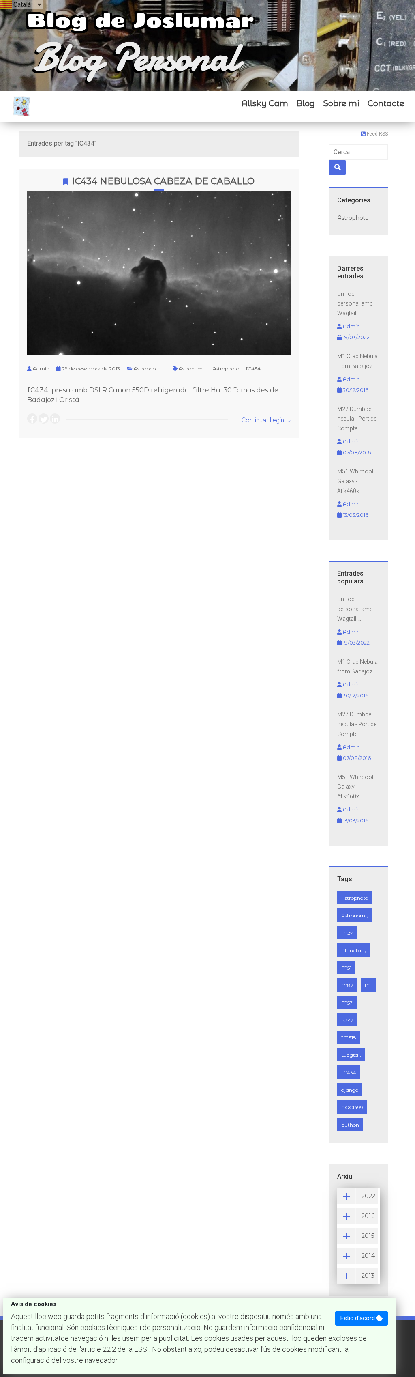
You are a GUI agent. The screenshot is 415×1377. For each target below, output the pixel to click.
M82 (347, 985)
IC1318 (348, 1038)
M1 (368, 985)
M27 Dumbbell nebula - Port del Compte (357, 419)
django (349, 1090)
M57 (347, 1003)
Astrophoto (147, 369)
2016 (368, 1216)
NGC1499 (352, 1107)
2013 (368, 1275)
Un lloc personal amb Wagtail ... (355, 303)
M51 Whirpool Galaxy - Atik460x (355, 481)
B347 (347, 1020)
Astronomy (192, 369)
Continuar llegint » (266, 420)
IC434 (253, 369)
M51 (346, 968)
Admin (41, 369)
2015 (368, 1235)
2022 (368, 1196)
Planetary (353, 950)
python (350, 1125)
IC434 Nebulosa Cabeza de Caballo (163, 181)
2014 (368, 1255)
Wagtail (351, 1055)
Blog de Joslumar (140, 19)
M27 (347, 933)
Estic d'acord (358, 1318)
